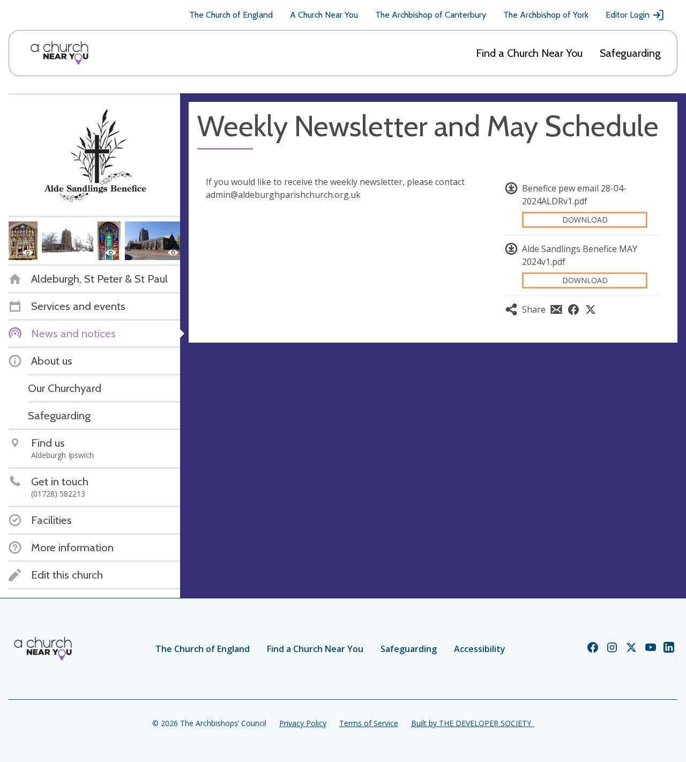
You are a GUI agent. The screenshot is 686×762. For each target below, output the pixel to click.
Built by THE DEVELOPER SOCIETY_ (472, 723)
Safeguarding (630, 53)
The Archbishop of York (545, 15)
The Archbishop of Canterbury (430, 15)
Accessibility (479, 649)
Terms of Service (368, 723)
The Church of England (231, 15)
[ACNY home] (59, 53)
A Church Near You (324, 15)
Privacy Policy (302, 723)
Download (585, 219)
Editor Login (628, 15)
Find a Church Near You (529, 53)
